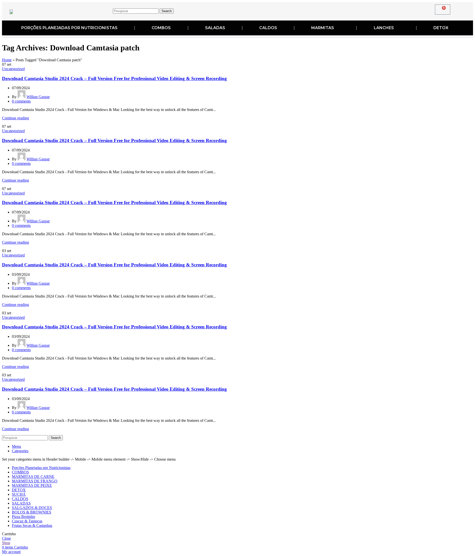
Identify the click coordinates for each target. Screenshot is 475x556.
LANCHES (384, 27)
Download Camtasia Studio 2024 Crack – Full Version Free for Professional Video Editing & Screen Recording (114, 78)
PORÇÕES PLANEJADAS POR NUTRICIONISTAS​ (69, 27)
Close (6, 538)
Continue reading (15, 118)
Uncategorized (13, 69)
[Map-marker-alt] (359, 10)
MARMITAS (322, 27)
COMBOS (161, 27)
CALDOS (268, 27)
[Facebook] (328, 10)
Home (7, 60)
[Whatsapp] (374, 10)
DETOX (440, 27)
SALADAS (215, 27)
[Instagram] (344, 10)
